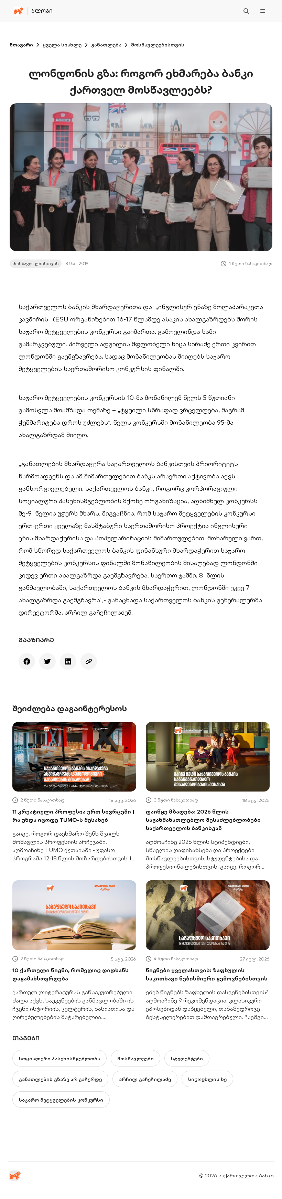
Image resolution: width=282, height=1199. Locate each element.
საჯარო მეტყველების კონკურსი (61, 1100)
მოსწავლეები (135, 1058)
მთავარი (21, 45)
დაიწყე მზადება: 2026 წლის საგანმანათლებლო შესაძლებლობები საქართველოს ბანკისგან (203, 819)
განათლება (106, 45)
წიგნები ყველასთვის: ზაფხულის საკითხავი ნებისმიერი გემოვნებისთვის (207, 974)
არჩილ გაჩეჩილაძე (145, 1079)
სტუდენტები (187, 1058)
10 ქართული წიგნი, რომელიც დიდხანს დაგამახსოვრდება (70, 974)
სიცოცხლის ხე (207, 1079)
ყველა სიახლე (62, 45)
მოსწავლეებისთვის (157, 45)
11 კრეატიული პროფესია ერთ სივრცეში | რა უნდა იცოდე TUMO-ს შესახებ (73, 815)
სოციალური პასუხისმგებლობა (59, 1058)
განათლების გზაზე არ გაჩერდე (60, 1079)
